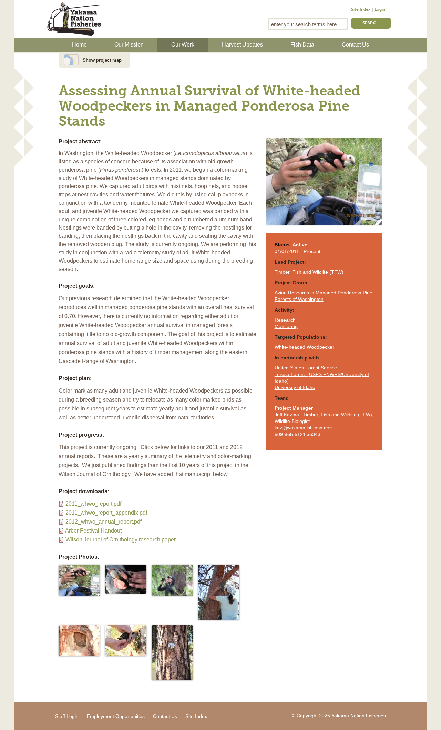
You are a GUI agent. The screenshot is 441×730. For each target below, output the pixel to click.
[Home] (74, 18)
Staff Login (67, 716)
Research (285, 320)
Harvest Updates (242, 45)
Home (79, 45)
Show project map (102, 60)
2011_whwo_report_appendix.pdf (106, 513)
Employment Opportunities (116, 716)
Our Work (182, 45)
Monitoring (286, 326)
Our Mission (129, 45)
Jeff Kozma (287, 414)
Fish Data (302, 45)
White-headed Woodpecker (304, 347)
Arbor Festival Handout (93, 531)
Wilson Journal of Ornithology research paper (120, 540)
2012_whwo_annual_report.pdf (103, 522)
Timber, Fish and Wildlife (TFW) (309, 272)
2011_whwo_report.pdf (93, 504)
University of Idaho (295, 387)
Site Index (360, 10)
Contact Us (355, 45)
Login (380, 10)
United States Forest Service (306, 368)
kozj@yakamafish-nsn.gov (303, 427)
